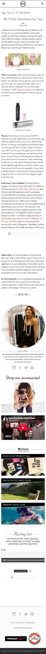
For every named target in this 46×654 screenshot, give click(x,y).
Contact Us (20, 623)
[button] (42, 3)
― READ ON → (23, 295)
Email (3, 550)
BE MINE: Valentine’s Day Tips (23, 19)
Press (13, 623)
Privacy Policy (30, 623)
